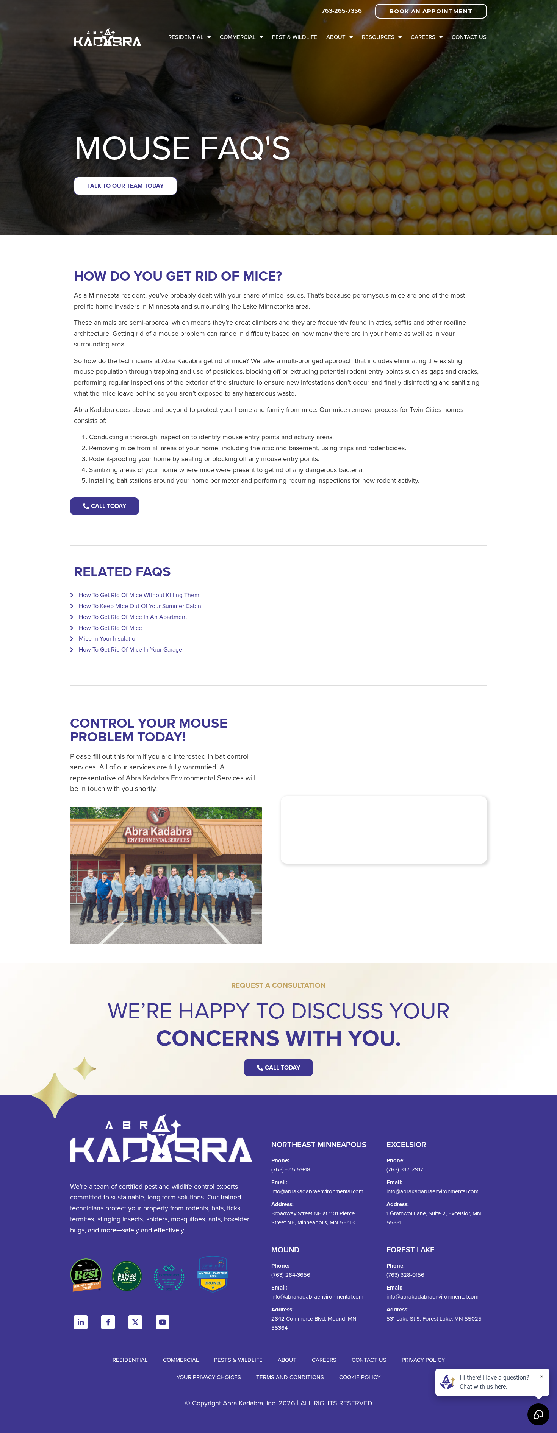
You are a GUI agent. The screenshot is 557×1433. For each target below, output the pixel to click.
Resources (378, 37)
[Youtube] (162, 1322)
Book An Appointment (431, 11)
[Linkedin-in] (81, 1322)
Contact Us (469, 37)
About (336, 37)
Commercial (238, 37)
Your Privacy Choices (209, 1377)
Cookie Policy (359, 1377)
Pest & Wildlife (294, 37)
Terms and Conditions (290, 1377)
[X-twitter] (135, 1322)
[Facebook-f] (108, 1322)
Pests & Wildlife (238, 1360)
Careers (423, 37)
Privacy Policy (423, 1360)
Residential (185, 37)
